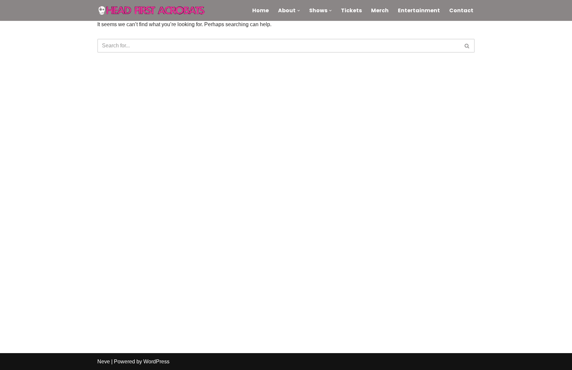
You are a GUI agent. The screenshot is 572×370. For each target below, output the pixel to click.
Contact (461, 10)
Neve (103, 361)
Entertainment (419, 10)
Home (260, 10)
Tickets (351, 10)
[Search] (467, 46)
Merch (380, 10)
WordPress (156, 361)
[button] (298, 10)
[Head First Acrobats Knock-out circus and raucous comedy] (155, 10)
